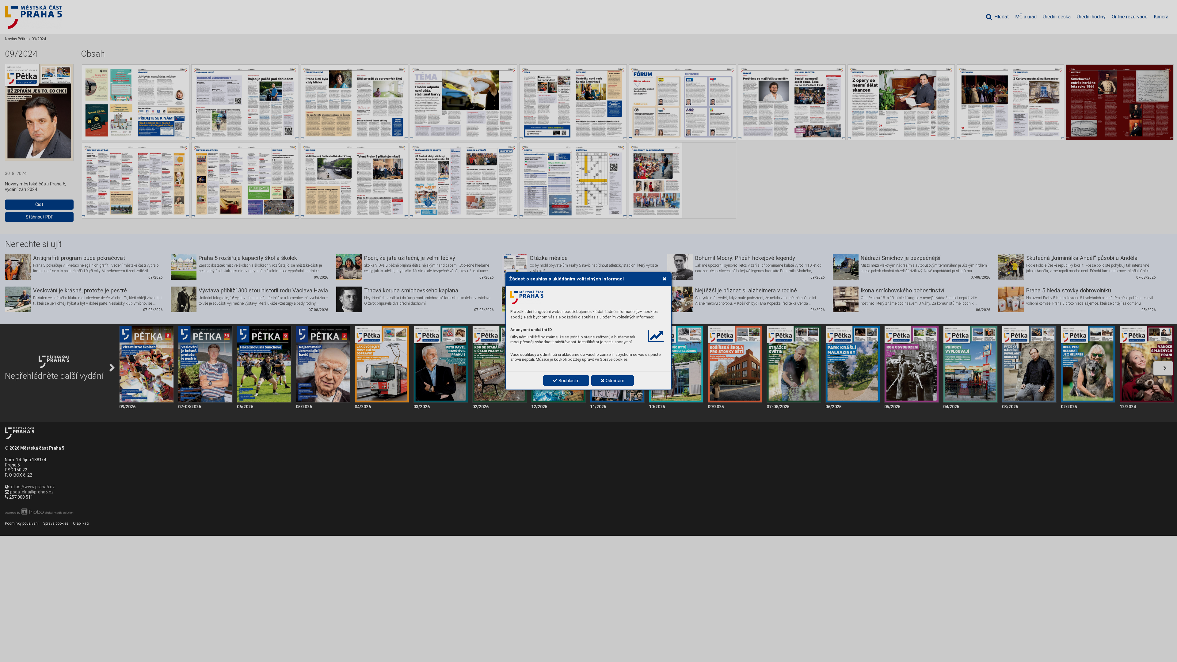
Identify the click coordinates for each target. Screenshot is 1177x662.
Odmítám (614, 380)
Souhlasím (568, 380)
